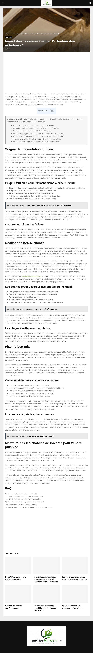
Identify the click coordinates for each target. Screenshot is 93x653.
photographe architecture (31, 276)
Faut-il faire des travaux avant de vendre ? (21, 504)
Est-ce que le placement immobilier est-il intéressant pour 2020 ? (45, 608)
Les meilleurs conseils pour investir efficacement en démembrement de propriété (45, 579)
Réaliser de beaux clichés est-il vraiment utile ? (23, 499)
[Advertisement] (46, 74)
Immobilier (9, 37)
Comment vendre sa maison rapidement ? (21, 494)
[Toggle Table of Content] (51, 111)
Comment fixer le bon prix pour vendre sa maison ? (24, 502)
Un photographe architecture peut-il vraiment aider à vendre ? (29, 507)
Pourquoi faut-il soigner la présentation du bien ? (24, 496)
